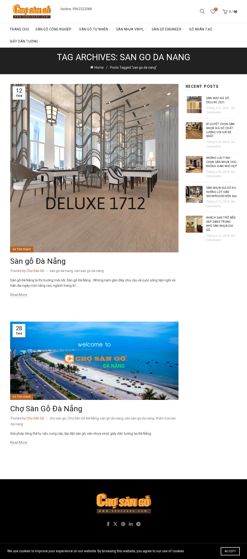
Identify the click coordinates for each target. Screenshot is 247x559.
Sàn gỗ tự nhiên (93, 29)
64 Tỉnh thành (22, 249)
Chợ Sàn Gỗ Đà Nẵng (46, 408)
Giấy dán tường (24, 41)
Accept (230, 551)
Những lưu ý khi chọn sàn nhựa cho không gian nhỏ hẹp (221, 162)
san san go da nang (139, 418)
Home (99, 67)
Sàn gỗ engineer (167, 29)
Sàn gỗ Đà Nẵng (38, 261)
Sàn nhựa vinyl (130, 29)
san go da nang (61, 271)
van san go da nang (89, 271)
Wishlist (216, 9)
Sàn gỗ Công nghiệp (53, 29)
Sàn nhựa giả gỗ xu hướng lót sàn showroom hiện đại (221, 192)
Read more (18, 295)
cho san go (58, 418)
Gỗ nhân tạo (200, 29)
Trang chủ (19, 29)
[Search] (202, 11)
